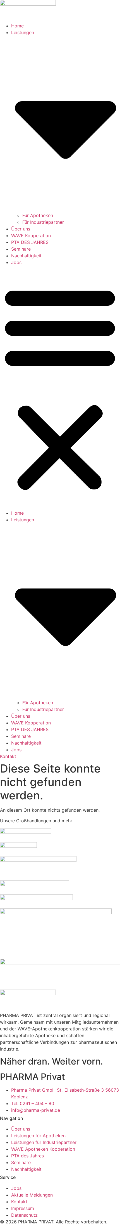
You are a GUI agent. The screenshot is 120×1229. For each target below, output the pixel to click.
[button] (60, 388)
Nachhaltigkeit (26, 255)
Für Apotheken (37, 215)
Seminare (21, 249)
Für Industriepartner (43, 222)
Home (17, 26)
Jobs (16, 262)
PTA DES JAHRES (30, 242)
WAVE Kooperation (31, 235)
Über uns (20, 229)
